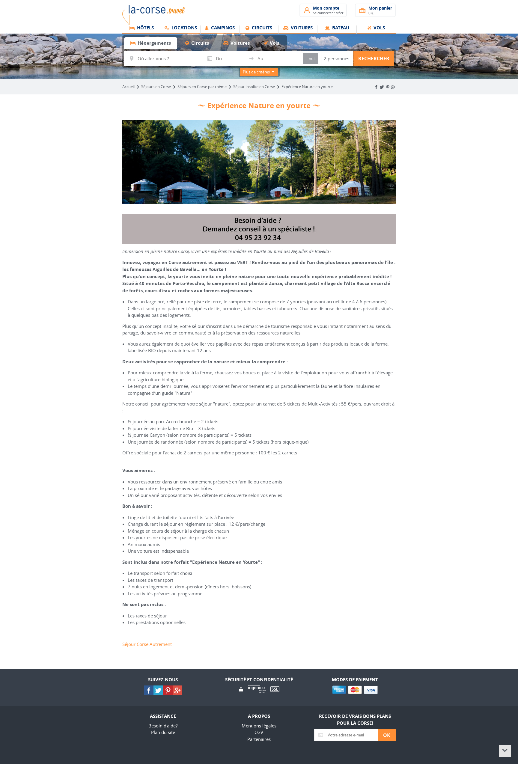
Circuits (261, 28)
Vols (378, 28)
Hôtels (145, 28)
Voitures (301, 28)
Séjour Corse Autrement (147, 644)
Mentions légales (259, 726)
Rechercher (373, 58)
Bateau (340, 28)
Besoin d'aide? (162, 726)
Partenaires (259, 739)
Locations (183, 28)
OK (386, 735)
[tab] (150, 43)
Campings (222, 28)
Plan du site (163, 732)
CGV (259, 732)
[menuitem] (141, 29)
